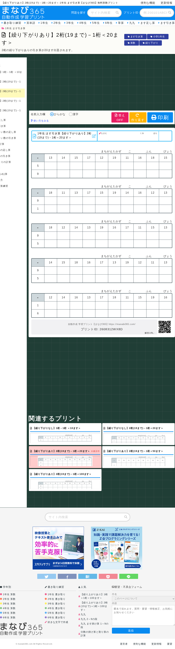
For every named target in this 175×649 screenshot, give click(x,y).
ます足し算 (147, 22)
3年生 (70, 22)
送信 (131, 630)
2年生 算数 (9, 599)
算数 (133, 42)
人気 (83, 586)
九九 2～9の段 (89, 619)
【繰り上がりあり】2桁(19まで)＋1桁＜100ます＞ (94, 606)
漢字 (75, 114)
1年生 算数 (9, 594)
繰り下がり (151, 42)
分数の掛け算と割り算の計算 (95, 633)
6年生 (109, 22)
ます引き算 (136, 36)
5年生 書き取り (56, 612)
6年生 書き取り (56, 617)
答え (121, 118)
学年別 (7, 586)
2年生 (57, 22)
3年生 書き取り (56, 603)
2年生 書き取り (56, 599)
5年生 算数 (9, 612)
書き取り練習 (12, 22)
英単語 (30, 22)
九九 (132, 22)
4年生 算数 (9, 608)
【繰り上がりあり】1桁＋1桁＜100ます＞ (94, 596)
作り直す (137, 120)
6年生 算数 (9, 617)
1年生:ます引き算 (15, 28)
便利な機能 (148, 2)
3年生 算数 (9, 603)
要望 (169, 643)
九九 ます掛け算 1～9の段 (95, 625)
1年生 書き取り (56, 594)
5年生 (96, 22)
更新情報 (166, 2)
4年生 (83, 22)
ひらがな (59, 114)
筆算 (121, 22)
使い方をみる (41, 120)
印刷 (163, 117)
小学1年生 (159, 36)
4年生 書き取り (56, 608)
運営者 (124, 643)
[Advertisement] (102, 81)
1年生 (44, 22)
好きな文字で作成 (58, 622)
